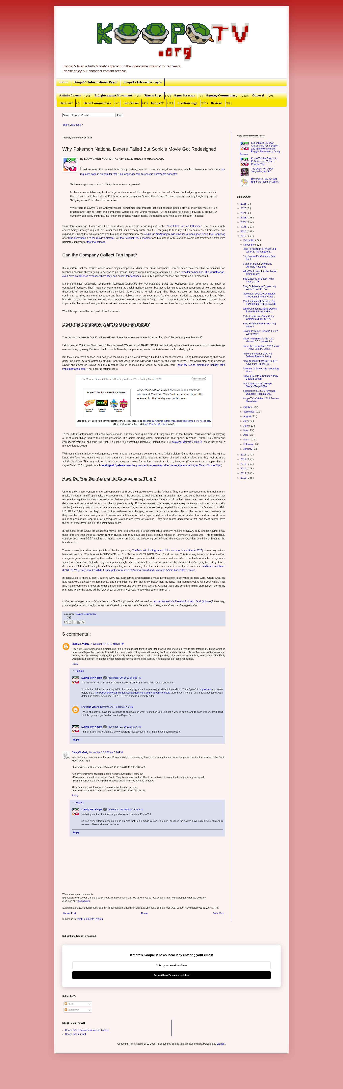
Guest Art (66, 103)
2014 (244, 473)
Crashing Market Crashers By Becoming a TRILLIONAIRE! (259, 302)
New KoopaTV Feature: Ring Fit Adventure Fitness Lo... (260, 362)
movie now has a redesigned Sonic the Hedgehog (184, 233)
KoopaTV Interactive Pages (142, 82)
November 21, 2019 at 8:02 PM (117, 707)
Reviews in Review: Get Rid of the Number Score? (265, 180)
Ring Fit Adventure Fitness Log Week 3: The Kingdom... (259, 250)
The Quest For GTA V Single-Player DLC (262, 170)
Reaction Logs (187, 103)
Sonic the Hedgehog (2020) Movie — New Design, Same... (261, 347)
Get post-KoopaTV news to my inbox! (171, 975)
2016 (244, 464)
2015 (244, 468)
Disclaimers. (83, 901)
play (156, 424)
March (247, 439)
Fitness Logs (153, 96)
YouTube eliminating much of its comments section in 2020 (167, 550)
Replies (79, 671)
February (248, 444)
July (245, 421)
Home (63, 82)
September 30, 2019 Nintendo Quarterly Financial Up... (259, 392)
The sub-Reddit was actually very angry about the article (132, 692)
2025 (244, 208)
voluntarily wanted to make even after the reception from (161, 465)
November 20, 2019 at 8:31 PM (107, 644)
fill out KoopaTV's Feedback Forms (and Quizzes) (182, 601)
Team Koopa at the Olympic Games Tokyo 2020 (258, 385)
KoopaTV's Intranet (75, 1034)
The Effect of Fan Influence (184, 226)
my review (205, 689)
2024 (244, 213)
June (246, 425)
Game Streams (184, 96)
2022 (244, 222)
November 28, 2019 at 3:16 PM (106, 752)
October (247, 407)
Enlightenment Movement (113, 96)
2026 (244, 203)
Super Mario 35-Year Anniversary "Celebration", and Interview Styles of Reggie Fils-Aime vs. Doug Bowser (260, 149)
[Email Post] (68, 617)
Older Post (218, 913)
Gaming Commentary (221, 96)
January (248, 449)
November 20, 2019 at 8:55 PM (124, 677)
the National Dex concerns (135, 237)
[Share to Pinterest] (83, 622)
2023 (244, 217)
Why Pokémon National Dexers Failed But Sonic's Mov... (260, 310)
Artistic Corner (70, 96)
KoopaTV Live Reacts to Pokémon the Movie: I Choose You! (264, 161)
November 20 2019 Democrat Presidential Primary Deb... (259, 295)
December (249, 240)
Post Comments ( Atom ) (90, 919)
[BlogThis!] (70, 622)
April (246, 435)
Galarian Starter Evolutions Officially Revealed (257, 265)
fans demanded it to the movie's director (91, 237)
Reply (75, 663)
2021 (244, 227)
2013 (244, 477)
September (249, 411)
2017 (244, 459)
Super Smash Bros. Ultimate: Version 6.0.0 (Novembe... (258, 340)
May (246, 430)
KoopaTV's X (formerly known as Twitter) (87, 1030)
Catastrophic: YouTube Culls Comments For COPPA (258, 317)
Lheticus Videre (81, 644)
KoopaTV (157, 103)
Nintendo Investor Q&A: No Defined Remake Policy (257, 355)
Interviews (131, 103)
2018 (244, 454)
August (247, 416)
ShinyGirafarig (80, 752)
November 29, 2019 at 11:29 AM (125, 809)
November (249, 244)
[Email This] (66, 622)
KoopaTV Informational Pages (95, 82)
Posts (70, 1003)
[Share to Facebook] (79, 622)
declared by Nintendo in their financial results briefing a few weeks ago (176, 421)
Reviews (216, 103)
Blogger (221, 1043)
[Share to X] (74, 622)
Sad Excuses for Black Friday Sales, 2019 (258, 280)
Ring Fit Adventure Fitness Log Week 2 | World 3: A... (259, 288)
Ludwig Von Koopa (91, 677)
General (258, 96)
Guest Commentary (97, 103)
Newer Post (69, 913)
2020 (244, 231)
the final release (96, 241)
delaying (187, 441)
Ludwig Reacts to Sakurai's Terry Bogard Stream (260, 377)
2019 (244, 236)
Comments (73, 1010)
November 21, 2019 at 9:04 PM (124, 726)
